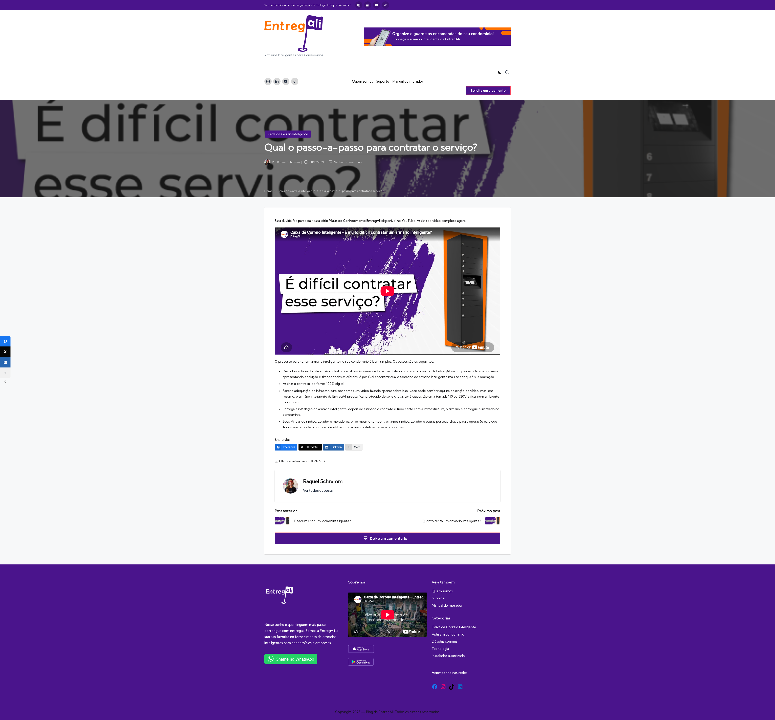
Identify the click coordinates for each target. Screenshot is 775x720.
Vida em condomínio (448, 634)
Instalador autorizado (448, 656)
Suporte (438, 598)
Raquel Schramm (323, 481)
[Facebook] (5, 341)
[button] (488, 90)
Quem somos (442, 591)
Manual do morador (447, 605)
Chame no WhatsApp (295, 659)
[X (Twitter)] (5, 351)
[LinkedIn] (5, 362)
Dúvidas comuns (444, 641)
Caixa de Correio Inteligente (288, 134)
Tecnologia (440, 648)
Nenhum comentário (347, 162)
